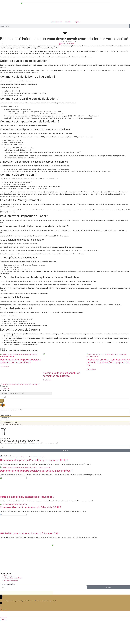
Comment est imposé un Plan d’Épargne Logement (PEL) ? (34, 460)
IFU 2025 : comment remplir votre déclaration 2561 (30, 533)
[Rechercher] (129, 26)
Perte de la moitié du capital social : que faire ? (27, 496)
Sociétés (68, 22)
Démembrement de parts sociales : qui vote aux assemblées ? (20, 361)
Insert (3, 619)
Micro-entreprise (56, 22)
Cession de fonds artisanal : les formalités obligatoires (61, 374)
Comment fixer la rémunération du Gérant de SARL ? (30, 507)
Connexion (5, 388)
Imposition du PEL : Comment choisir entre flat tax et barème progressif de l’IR (108, 362)
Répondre (4, 610)
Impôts (77, 22)
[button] (0, 349)
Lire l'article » (4, 366)
